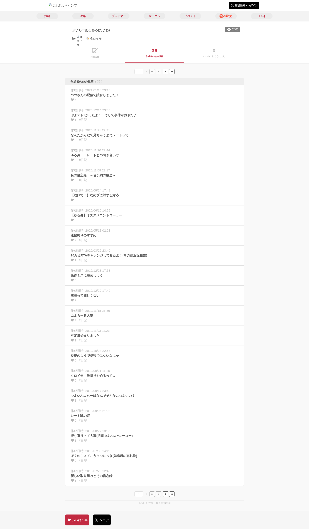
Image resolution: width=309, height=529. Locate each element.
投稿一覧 (153, 502)
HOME (141, 502)
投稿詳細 (166, 502)
